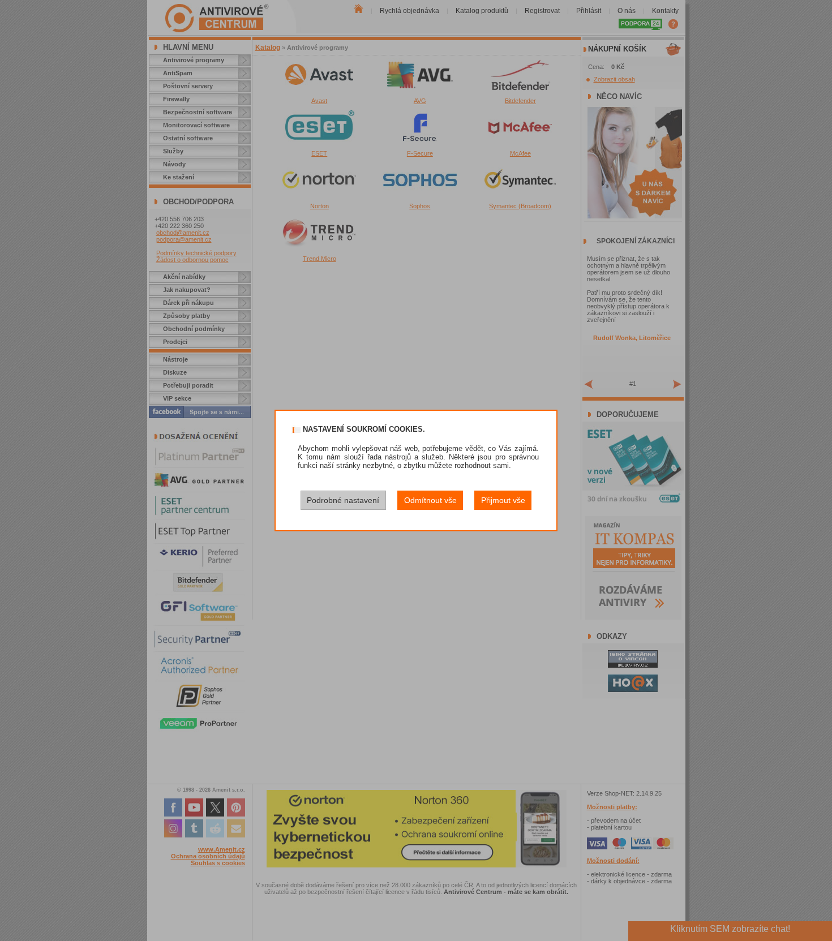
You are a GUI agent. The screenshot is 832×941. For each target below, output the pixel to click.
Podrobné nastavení (343, 500)
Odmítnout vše (430, 500)
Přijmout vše (503, 500)
